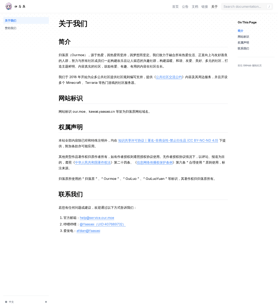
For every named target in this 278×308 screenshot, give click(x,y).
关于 (214, 6)
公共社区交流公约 (169, 77)
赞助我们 (10, 28)
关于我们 (10, 20)
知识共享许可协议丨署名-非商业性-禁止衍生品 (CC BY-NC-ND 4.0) (168, 140)
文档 (195, 6)
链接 (204, 6)
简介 (67, 41)
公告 (185, 6)
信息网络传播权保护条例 (155, 162)
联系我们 (73, 194)
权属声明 (73, 127)
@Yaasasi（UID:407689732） (103, 224)
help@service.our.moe (97, 218)
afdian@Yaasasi (88, 231)
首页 (175, 6)
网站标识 (73, 98)
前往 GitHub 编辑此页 (250, 65)
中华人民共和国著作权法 (93, 162)
